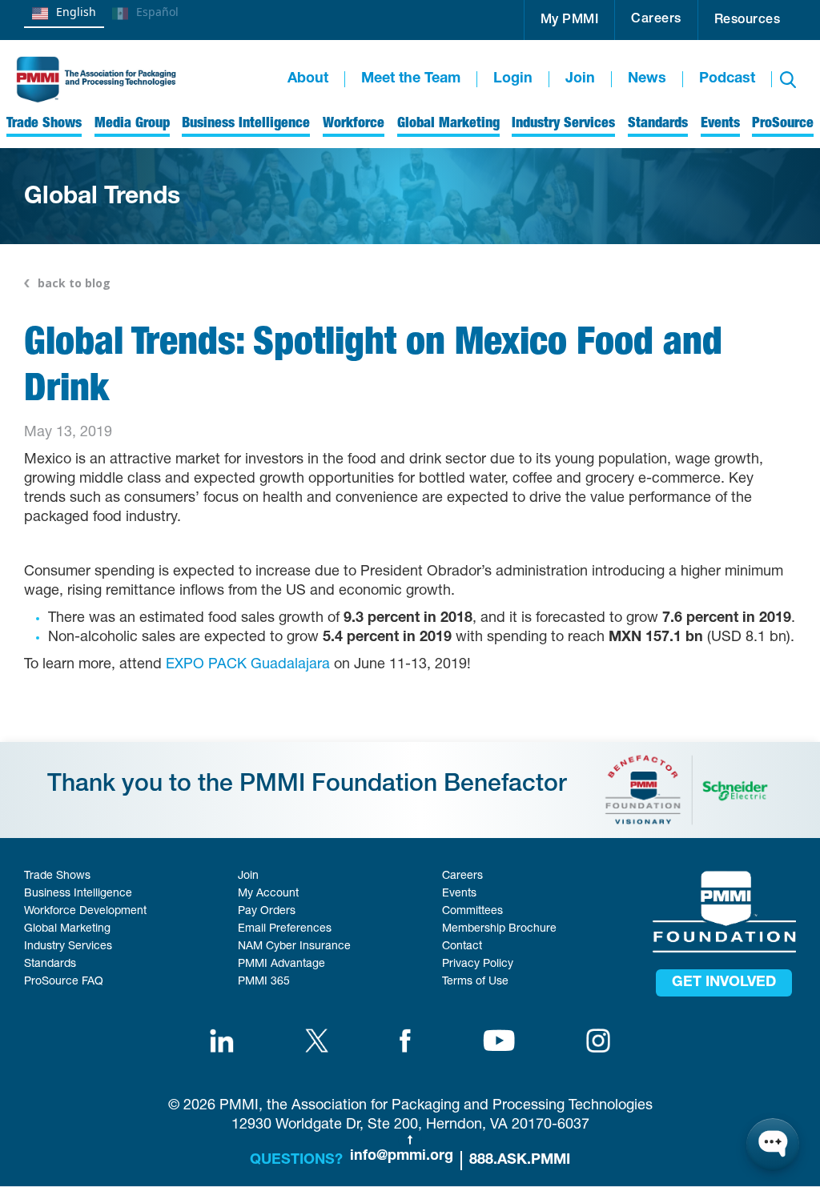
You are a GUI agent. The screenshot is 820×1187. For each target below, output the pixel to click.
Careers (656, 20)
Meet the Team (410, 79)
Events (459, 894)
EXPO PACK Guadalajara (248, 665)
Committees (472, 911)
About (307, 79)
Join (580, 79)
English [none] (76, 11)
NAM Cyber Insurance (294, 946)
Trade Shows (57, 876)
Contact (462, 946)
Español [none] (157, 11)
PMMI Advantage (281, 964)
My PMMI (570, 20)
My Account (268, 894)
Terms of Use (475, 982)
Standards (50, 964)
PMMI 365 (264, 982)
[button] (570, 20)
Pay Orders (266, 911)
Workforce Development (85, 911)
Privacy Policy (477, 964)
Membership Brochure (499, 929)
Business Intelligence (78, 894)
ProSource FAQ (63, 982)
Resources (747, 20)
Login (513, 79)
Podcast (727, 79)
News (647, 79)
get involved (724, 983)
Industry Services (68, 946)
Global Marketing (67, 929)
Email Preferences (285, 929)
